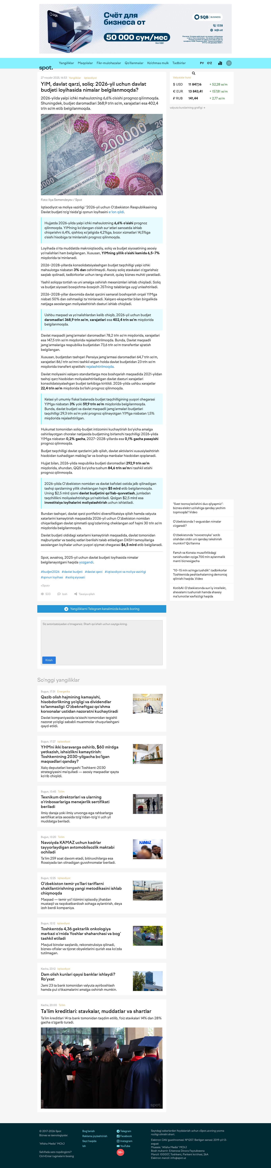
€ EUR (178, 91)
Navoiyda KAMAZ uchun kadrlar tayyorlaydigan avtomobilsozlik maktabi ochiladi (77, 847)
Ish (84, 1146)
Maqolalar (85, 63)
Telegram (125, 1131)
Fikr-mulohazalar (109, 63)
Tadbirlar (179, 63)
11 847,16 (195, 84)
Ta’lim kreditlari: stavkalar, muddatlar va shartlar (96, 1011)
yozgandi (86, 562)
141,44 (193, 98)
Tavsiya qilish (86, 594)
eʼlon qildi (116, 212)
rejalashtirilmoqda (100, 367)
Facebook (126, 1136)
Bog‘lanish (88, 1131)
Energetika (63, 691)
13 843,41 (195, 91)
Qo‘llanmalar (134, 63)
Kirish (49, 660)
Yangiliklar (66, 63)
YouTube (125, 1146)
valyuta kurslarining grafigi (186, 107)
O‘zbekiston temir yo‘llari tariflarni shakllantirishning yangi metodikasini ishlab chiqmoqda (81, 888)
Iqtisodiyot (63, 741)
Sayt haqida (89, 1141)
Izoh (64, 594)
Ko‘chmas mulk (158, 63)
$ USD (178, 84)
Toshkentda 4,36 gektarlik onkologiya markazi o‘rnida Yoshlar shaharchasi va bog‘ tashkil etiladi (81, 933)
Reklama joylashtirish (94, 1136)
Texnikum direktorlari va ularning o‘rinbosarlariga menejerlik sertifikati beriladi (75, 802)
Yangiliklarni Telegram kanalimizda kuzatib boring (103, 609)
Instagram (126, 1141)
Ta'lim (61, 791)
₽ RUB (178, 98)
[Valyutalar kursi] (220, 63)
